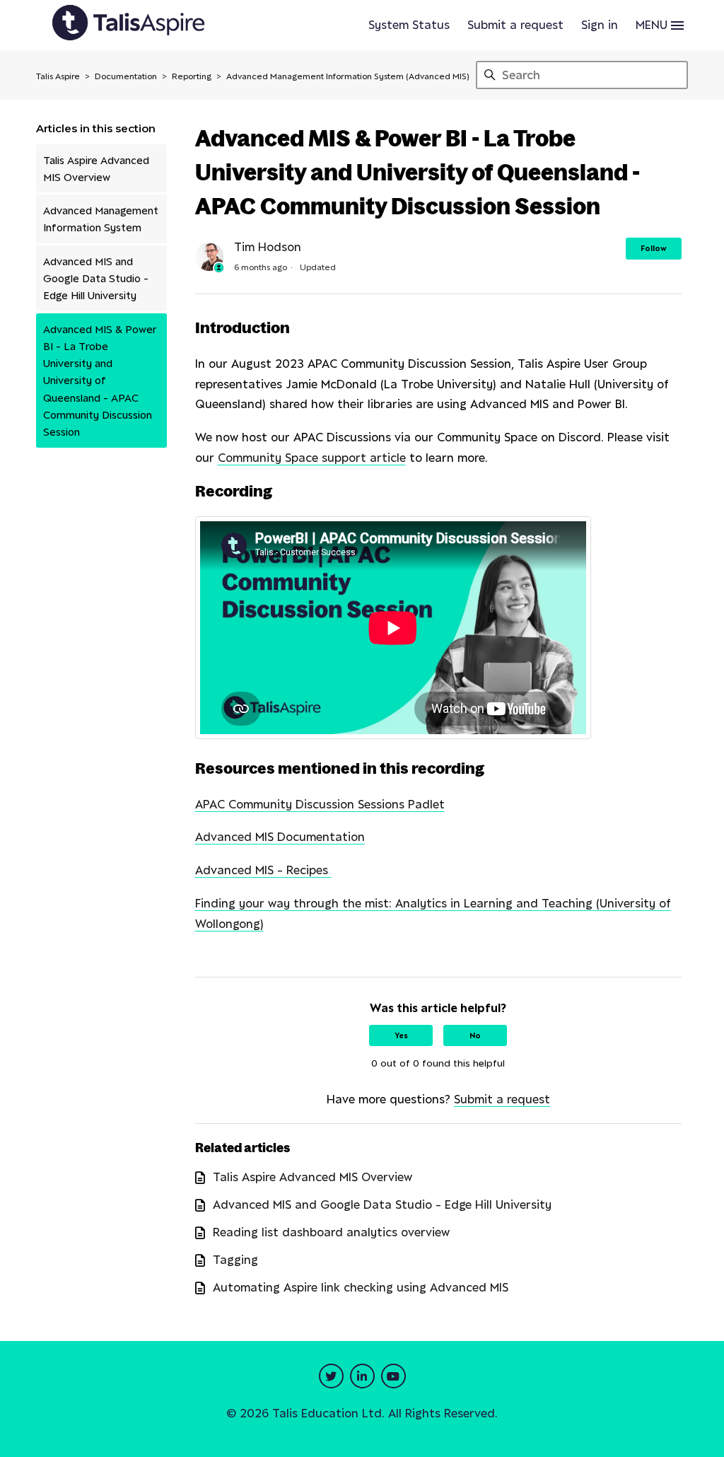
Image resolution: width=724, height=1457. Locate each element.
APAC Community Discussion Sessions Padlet (320, 804)
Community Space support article (312, 458)
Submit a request (515, 25)
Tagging (235, 1260)
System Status (409, 25)
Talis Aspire (58, 76)
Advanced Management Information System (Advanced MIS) (347, 76)
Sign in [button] (599, 25)
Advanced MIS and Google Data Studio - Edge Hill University (95, 278)
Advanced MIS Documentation (280, 837)
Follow (654, 248)
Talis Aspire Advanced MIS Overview (96, 168)
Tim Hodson (267, 247)
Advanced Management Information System (100, 218)
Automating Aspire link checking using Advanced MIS (360, 1287)
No (475, 1035)
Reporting (191, 76)
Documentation (126, 76)
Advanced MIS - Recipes (263, 870)
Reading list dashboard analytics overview (331, 1232)
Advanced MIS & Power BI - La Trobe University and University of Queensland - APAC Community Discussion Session (100, 381)
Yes (401, 1035)
